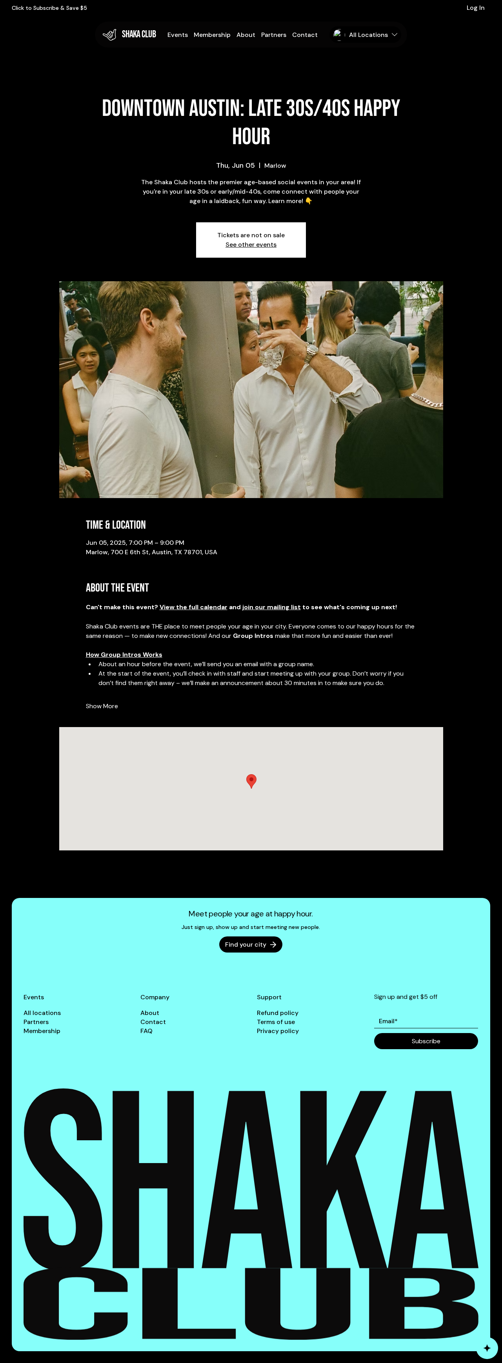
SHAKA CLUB (139, 34)
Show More (102, 706)
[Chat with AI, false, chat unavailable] (487, 1348)
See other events (251, 244)
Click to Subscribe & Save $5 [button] (49, 7)
